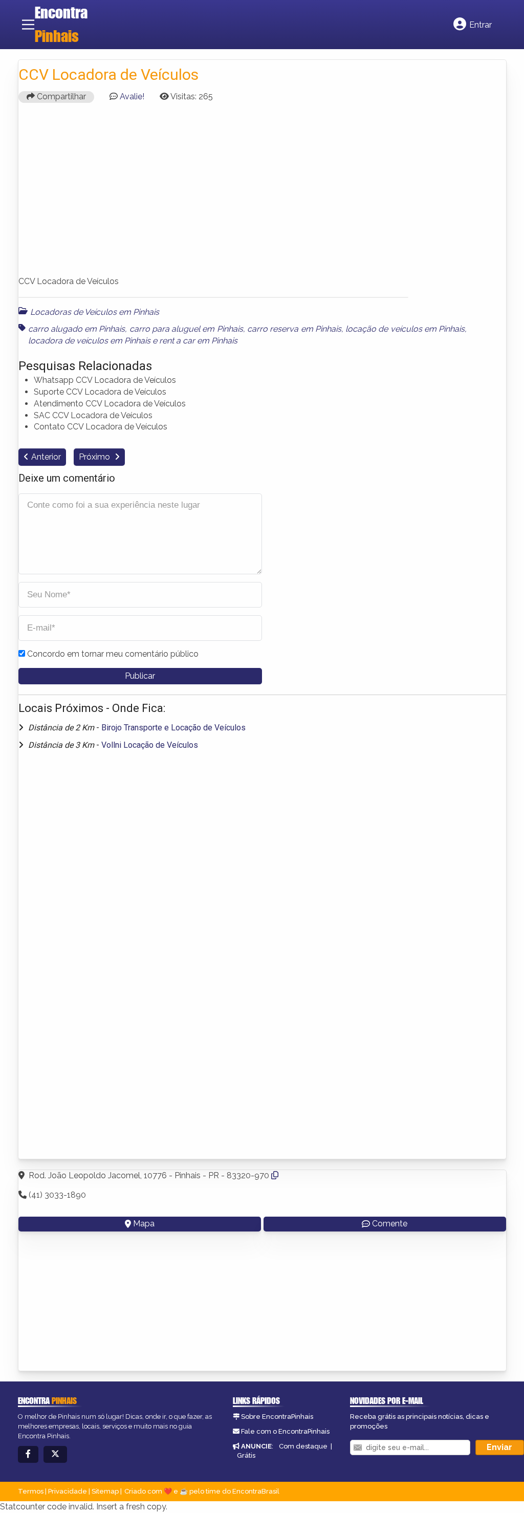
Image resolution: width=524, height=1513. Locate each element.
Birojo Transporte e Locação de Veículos (173, 727)
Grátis (246, 1455)
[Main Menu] (28, 24)
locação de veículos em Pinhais (405, 329)
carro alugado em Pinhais (76, 329)
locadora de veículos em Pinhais (89, 340)
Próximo (95, 457)
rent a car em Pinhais (198, 340)
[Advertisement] (262, 194)
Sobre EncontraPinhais (277, 1416)
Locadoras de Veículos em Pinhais (94, 312)
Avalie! (132, 96)
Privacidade (67, 1491)
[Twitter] (55, 1454)
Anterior (46, 457)
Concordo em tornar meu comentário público (113, 654)
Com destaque (303, 1446)
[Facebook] (28, 1454)
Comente (389, 1223)
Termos (30, 1491)
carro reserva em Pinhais (294, 329)
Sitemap (105, 1491)
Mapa (144, 1223)
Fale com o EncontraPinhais (285, 1431)
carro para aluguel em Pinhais (186, 329)
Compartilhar (60, 96)
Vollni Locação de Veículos (149, 745)
